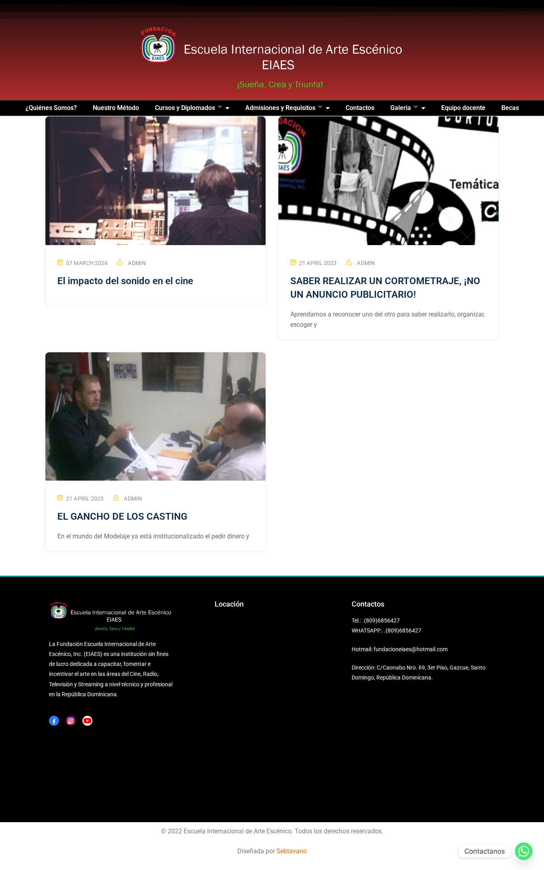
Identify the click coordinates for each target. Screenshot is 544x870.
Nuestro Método (116, 108)
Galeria (400, 108)
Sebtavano (291, 851)
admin (137, 263)
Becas (510, 108)
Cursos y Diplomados (185, 108)
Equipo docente (463, 108)
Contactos (360, 108)
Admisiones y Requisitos (280, 108)
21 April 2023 (318, 263)
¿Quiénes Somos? (51, 108)
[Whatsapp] (523, 851)
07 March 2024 (87, 263)
